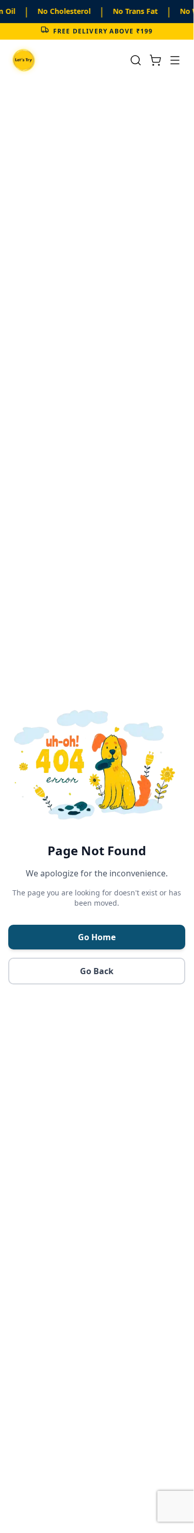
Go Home (97, 937)
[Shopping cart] (155, 60)
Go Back (97, 971)
